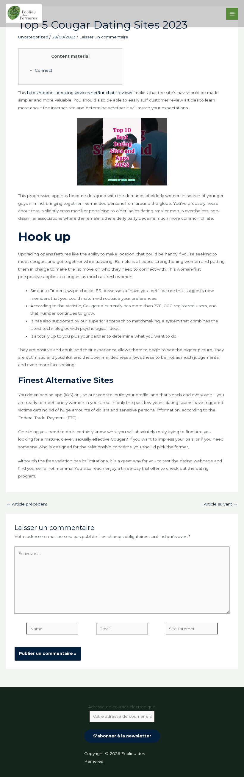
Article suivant (220, 504)
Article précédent (27, 504)
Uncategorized (33, 37)
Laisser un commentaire (103, 37)
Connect (43, 70)
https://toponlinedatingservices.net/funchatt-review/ (79, 92)
